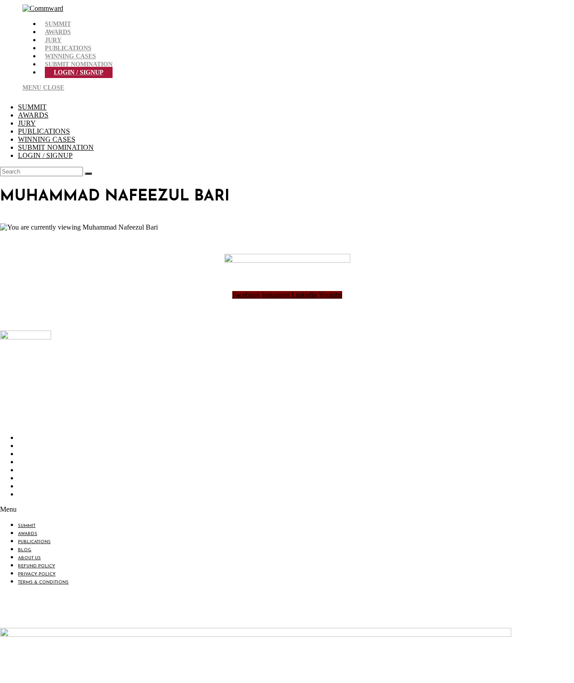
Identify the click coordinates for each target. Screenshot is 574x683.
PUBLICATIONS (44, 131)
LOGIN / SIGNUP (45, 155)
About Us (31, 471)
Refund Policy (38, 479)
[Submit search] (88, 173)
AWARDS (33, 115)
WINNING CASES (46, 139)
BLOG (27, 463)
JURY (27, 123)
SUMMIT (32, 107)
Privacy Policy (39, 487)
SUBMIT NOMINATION (56, 147)
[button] (153, 509)
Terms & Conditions (45, 495)
